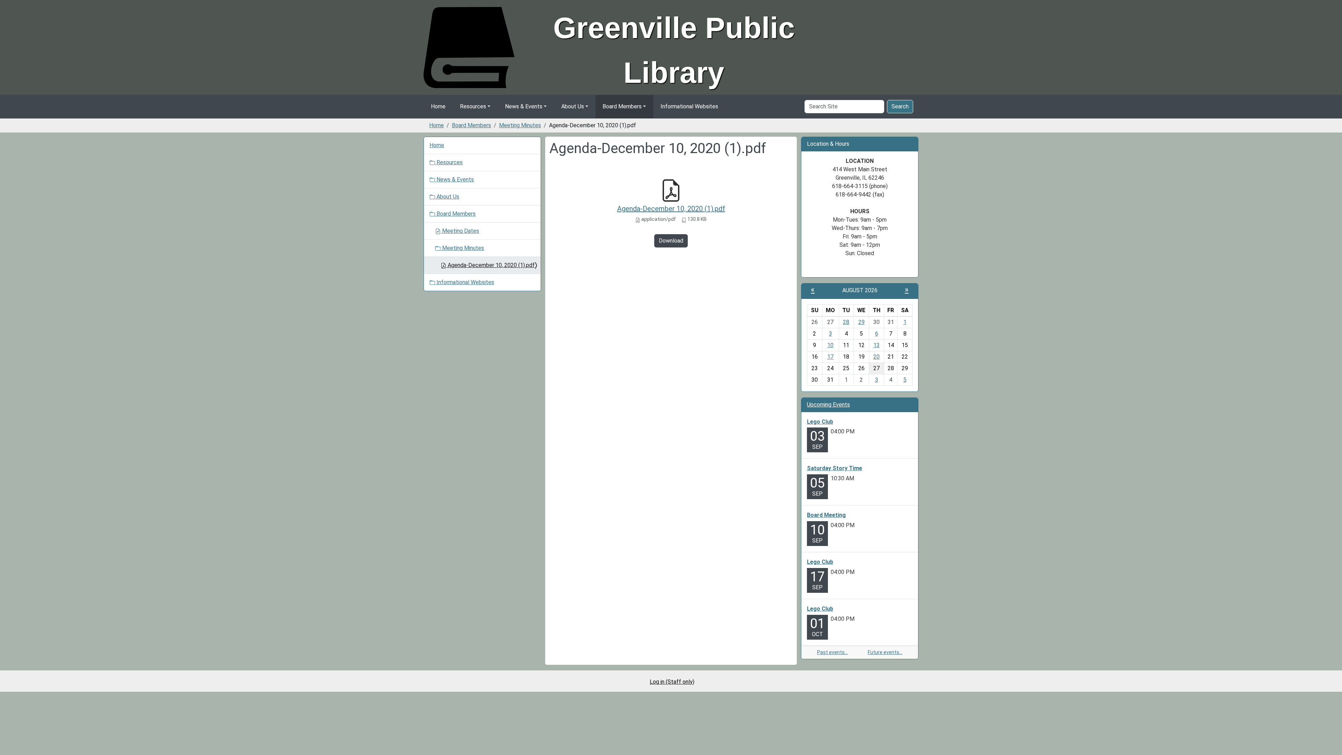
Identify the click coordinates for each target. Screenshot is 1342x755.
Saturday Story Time (834, 468)
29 (861, 322)
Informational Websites (689, 106)
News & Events (523, 106)
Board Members (622, 106)
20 (876, 356)
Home (438, 106)
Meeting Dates (460, 231)
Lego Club (820, 421)
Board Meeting (826, 515)
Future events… (885, 652)
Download (671, 240)
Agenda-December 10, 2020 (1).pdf (671, 208)
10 (830, 345)
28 (846, 322)
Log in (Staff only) (672, 681)
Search (900, 106)
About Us (572, 106)
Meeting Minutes (520, 125)
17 (830, 356)
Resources (473, 106)
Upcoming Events (828, 404)
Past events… (832, 652)
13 (876, 345)
